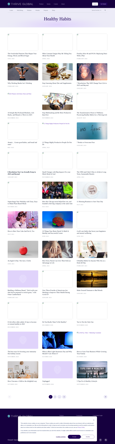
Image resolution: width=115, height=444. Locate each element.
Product (41, 4)
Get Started (103, 4)
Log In (95, 4)
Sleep (53, 10)
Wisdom (29, 10)
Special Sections (95, 10)
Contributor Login (97, 415)
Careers (56, 4)
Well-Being (20, 10)
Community (79, 415)
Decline (88, 436)
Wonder (37, 10)
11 (64, 397)
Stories (48, 4)
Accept (74, 436)
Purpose (46, 10)
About (63, 4)
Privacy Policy (81, 427)
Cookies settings (61, 436)
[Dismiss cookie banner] (93, 420)
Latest (11, 10)
